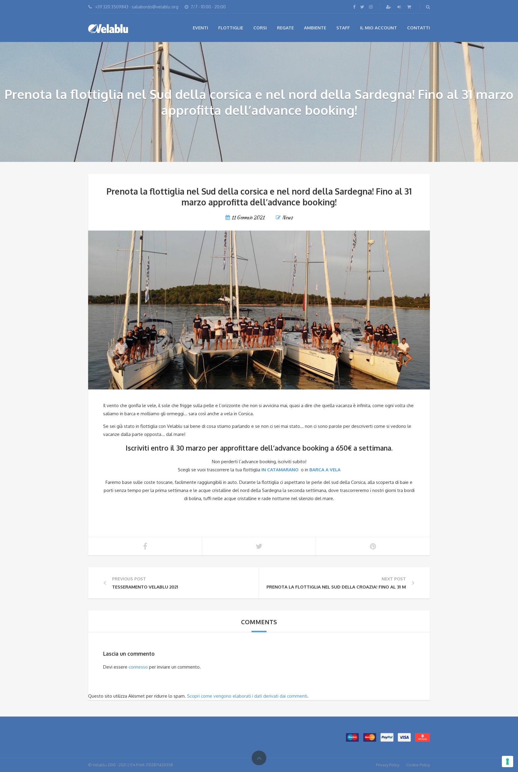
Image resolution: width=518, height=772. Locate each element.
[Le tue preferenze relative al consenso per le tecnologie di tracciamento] (507, 761)
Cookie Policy (418, 764)
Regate (285, 28)
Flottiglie (230, 28)
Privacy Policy (387, 764)
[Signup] (389, 6)
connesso (138, 667)
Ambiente (315, 28)
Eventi (200, 28)
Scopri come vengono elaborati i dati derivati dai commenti (247, 696)
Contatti (418, 28)
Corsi (260, 28)
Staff (343, 28)
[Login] (399, 6)
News (287, 217)
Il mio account (378, 28)
